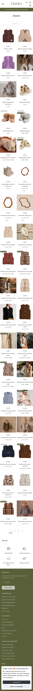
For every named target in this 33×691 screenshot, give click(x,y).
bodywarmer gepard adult (8, 383)
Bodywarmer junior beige (25, 437)
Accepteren (16, 682)
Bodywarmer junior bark (8, 437)
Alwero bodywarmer (8, 659)
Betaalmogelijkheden (8, 602)
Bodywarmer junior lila (25, 521)
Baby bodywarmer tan (25, 75)
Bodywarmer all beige (8, 245)
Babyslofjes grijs (25, 131)
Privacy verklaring (7, 633)
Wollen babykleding (8, 653)
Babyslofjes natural (25, 157)
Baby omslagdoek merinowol (8, 103)
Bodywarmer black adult (8, 325)
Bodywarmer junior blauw (8, 464)
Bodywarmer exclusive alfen (8, 354)
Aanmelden (8, 587)
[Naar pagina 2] (22, 531)
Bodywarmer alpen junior (8, 271)
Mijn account (6, 611)
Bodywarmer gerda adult (25, 382)
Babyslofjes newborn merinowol (8, 185)
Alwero (8, 46)
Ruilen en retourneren (8, 600)
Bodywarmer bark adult (8, 298)
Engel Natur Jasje (7, 650)
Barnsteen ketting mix (24, 215)
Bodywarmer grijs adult (8, 411)
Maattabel (5, 608)
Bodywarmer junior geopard (8, 494)
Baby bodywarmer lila (8, 75)
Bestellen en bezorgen (9, 597)
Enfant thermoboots (8, 647)
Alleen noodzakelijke (16, 686)
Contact (4, 636)
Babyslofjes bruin (8, 131)
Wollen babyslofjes (7, 645)
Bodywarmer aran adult (25, 271)
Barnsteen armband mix (8, 215)
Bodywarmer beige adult (24, 298)
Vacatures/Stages (7, 622)
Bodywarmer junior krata (8, 521)
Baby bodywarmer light (25, 49)
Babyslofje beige (25, 102)
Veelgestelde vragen (8, 605)
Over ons (4, 619)
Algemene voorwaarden (9, 631)
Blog (3, 628)
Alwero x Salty (8, 49)
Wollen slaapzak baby (8, 656)
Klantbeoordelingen (8, 625)
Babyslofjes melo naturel (8, 157)
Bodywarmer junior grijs (25, 493)
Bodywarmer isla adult (25, 411)
